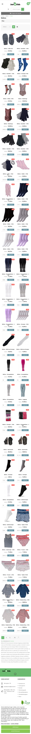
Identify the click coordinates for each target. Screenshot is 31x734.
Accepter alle (15, 731)
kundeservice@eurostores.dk (10, 686)
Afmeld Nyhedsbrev (23, 692)
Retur (20, 696)
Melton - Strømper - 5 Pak (22, 324)
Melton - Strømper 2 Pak (22, 73)
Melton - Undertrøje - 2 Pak (8, 549)
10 (14, 637)
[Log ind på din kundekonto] (8, 9)
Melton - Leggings (23, 399)
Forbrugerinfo (22, 685)
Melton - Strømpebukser (8, 374)
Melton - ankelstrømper (22, 499)
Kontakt (20, 687)
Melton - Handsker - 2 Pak (22, 48)
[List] (17, 26)
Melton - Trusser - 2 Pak (22, 549)
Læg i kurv (11, 54)
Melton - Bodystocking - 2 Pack (8, 600)
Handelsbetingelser (23, 694)
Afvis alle (15, 727)
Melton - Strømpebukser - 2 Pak (8, 199)
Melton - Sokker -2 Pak (8, 98)
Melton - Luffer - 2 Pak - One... (8, 174)
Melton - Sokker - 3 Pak (23, 199)
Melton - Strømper (8, 474)
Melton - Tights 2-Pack (23, 524)
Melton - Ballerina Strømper (8, 349)
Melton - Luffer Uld (8, 48)
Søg (22, 9)
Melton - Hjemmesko (8, 449)
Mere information (5, 723)
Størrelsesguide (22, 690)
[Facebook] (15, 674)
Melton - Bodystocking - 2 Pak (22, 599)
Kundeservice (22, 683)
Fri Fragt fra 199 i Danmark (16, 13)
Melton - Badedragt (22, 98)
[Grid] (13, 26)
